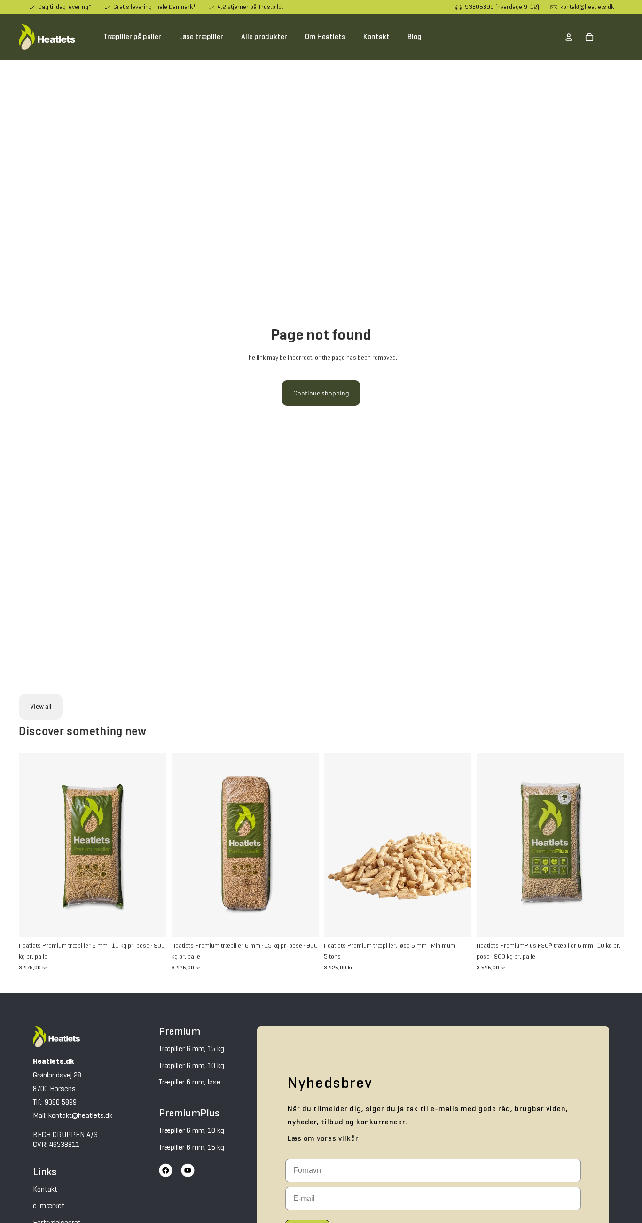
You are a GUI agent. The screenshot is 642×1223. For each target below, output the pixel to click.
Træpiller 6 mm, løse (189, 1082)
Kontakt (45, 1189)
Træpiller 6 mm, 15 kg (191, 1049)
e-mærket (48, 1206)
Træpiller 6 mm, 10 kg (191, 1066)
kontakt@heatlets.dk (587, 7)
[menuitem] (132, 37)
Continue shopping (321, 393)
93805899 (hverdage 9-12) (502, 7)
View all (40, 706)
